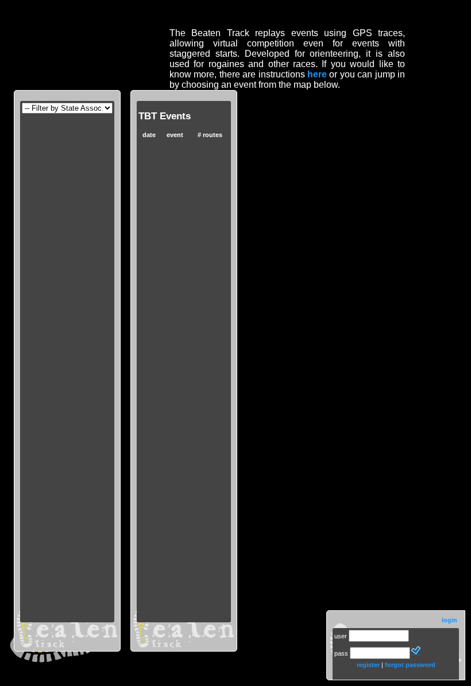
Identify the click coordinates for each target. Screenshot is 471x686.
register (368, 664)
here (317, 74)
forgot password (410, 664)
